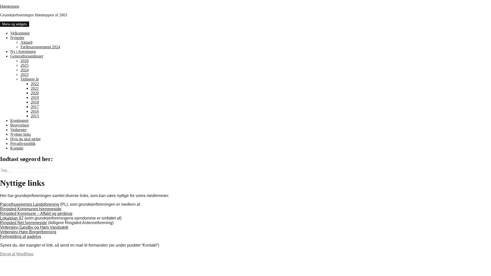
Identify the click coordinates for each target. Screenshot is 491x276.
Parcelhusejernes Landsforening (29, 204)
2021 (35, 88)
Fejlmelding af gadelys (20, 236)
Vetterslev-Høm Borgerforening (28, 232)
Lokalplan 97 (12, 218)
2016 (35, 111)
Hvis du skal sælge (25, 139)
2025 (24, 65)
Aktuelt (26, 42)
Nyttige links (20, 134)
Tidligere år (29, 79)
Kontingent (19, 120)
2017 (35, 107)
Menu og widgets (14, 24)
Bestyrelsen (19, 125)
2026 (24, 61)
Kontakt (16, 148)
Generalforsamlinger (26, 56)
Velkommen (20, 33)
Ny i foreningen (23, 51)
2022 (35, 84)
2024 (24, 70)
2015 (35, 116)
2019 (35, 97)
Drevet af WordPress (17, 254)
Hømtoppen (9, 6)
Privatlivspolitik (23, 143)
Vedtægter (18, 130)
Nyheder (17, 38)
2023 (24, 74)
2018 (35, 102)
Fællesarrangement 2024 (40, 47)
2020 (35, 93)
